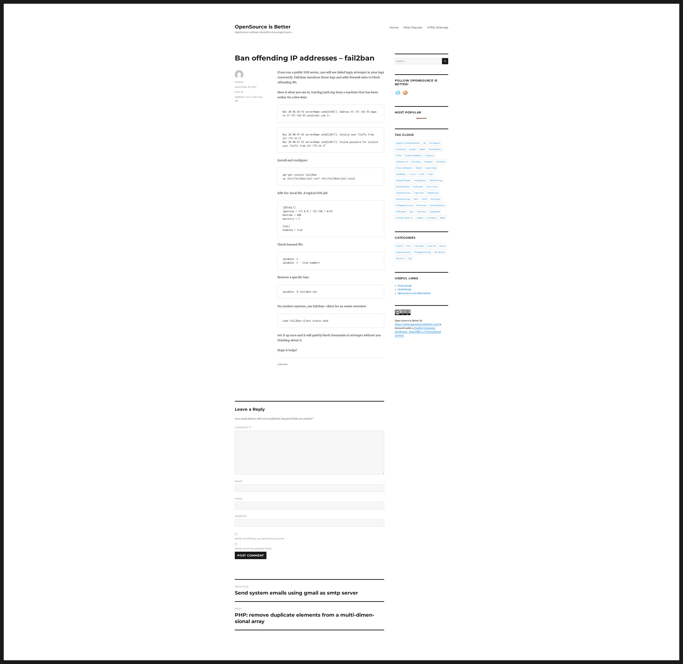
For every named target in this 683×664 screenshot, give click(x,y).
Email (239, 498)
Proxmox (421, 205)
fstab (419, 167)
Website (241, 516)
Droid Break (404, 289)
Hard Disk (431, 167)
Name (239, 481)
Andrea (239, 81)
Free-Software (404, 167)
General (419, 245)
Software (401, 211)
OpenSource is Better (263, 27)
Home (394, 27)
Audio (412, 149)
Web (442, 217)
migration (420, 180)
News (442, 245)
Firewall (440, 161)
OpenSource (403, 192)
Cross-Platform (413, 155)
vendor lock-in (404, 217)
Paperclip (433, 192)
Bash (422, 149)
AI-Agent (434, 143)
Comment (243, 427)
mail (430, 174)
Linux (248, 96)
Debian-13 (402, 161)
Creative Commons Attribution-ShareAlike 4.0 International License (418, 332)
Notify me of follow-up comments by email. (260, 538)
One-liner (432, 186)
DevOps (416, 161)
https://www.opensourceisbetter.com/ (417, 324)
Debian (429, 155)
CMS (398, 155)
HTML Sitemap (437, 27)
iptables (239, 96)
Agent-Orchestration (408, 143)
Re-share (439, 252)
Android (401, 149)
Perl (416, 199)
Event (399, 245)
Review (400, 258)
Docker (428, 161)
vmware (431, 217)
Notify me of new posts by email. (253, 548)
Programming (404, 205)
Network (418, 186)
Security (257, 96)
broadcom (435, 149)
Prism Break (405, 285)
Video (419, 217)
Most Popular (412, 27)
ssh (237, 100)
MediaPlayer (403, 180)
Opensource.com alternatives (414, 293)
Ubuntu (421, 211)
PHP (424, 199)
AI (424, 143)
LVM (421, 174)
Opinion (419, 192)
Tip (410, 258)
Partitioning (403, 199)
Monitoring (435, 180)
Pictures (435, 199)
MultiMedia (402, 186)
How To (239, 91)
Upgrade (435, 211)
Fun (408, 245)
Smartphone (437, 205)
